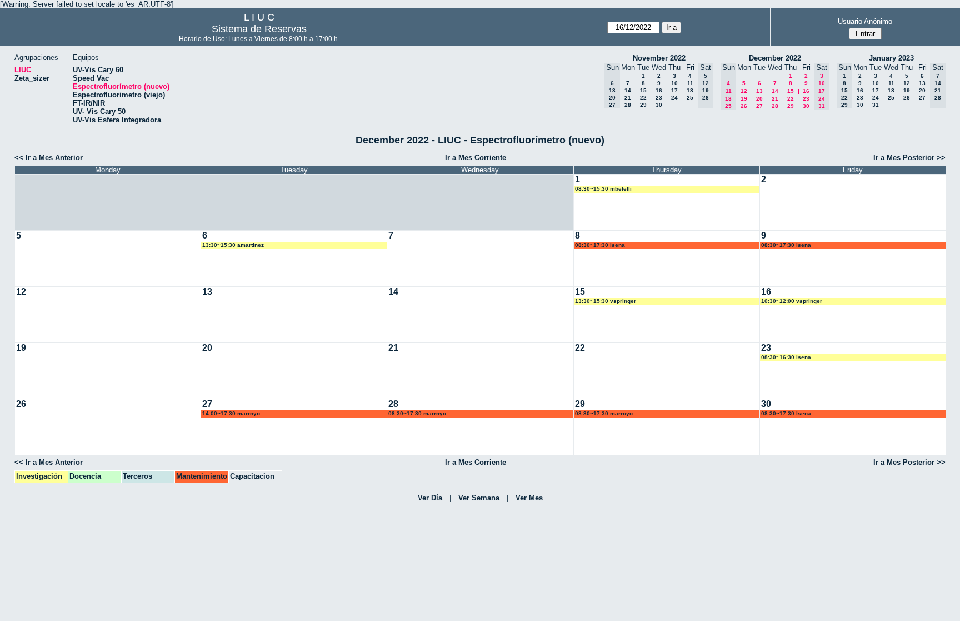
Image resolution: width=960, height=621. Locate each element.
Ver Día (430, 498)
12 (744, 91)
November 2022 (659, 58)
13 (759, 91)
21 (627, 98)
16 (659, 90)
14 (627, 90)
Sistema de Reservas (259, 28)
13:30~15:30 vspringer (605, 301)
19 (744, 99)
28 (627, 105)
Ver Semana (478, 498)
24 (674, 98)
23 (659, 98)
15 (643, 90)
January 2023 (891, 58)
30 (659, 105)
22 (643, 98)
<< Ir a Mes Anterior (48, 157)
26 (744, 106)
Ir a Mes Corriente (475, 157)
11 (690, 83)
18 (690, 90)
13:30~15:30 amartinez (233, 245)
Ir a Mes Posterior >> (909, 157)
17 (674, 90)
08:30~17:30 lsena (600, 245)
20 (759, 99)
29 (643, 105)
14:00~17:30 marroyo (231, 413)
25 (690, 98)
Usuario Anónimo (865, 21)
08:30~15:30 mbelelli (603, 189)
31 (875, 105)
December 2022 (775, 58)
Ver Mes (529, 498)
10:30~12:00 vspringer (791, 301)
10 (674, 83)
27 (759, 106)
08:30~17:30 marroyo (417, 413)
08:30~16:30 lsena (786, 357)
